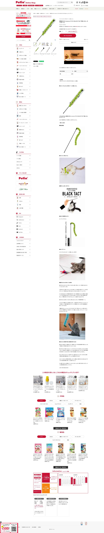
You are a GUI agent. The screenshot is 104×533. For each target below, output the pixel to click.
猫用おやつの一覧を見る (60, 467)
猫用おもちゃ (42, 13)
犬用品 (17, 8)
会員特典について (49, 5)
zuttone (86, 8)
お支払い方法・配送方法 (21, 246)
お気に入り (78, 5)
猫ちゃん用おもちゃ (44, 16)
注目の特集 (44, 8)
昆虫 (32, 8)
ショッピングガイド (20, 240)
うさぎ (28, 8)
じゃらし (47, 13)
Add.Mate (81, 8)
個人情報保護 (34, 527)
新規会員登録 (31, 5)
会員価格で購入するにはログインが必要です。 (68, 29)
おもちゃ (38, 16)
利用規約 (39, 527)
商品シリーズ (36, 8)
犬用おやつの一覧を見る (60, 428)
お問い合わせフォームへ (37, 491)
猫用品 (22, 8)
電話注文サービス (20, 255)
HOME (34, 13)
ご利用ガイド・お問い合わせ (62, 8)
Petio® (76, 8)
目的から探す (51, 8)
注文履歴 (25, 5)
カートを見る (85, 5)
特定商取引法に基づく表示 (22, 252)
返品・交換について (20, 249)
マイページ (19, 5)
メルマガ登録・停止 (39, 5)
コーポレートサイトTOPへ (58, 5)
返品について (86, 39)
